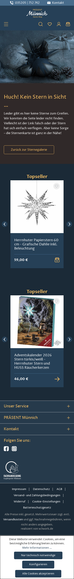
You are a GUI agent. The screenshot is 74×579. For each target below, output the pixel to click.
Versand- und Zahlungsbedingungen (37, 495)
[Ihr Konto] (58, 24)
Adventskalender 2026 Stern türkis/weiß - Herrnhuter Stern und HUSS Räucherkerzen (33, 361)
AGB (59, 489)
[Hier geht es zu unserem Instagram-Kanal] (14, 450)
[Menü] (6, 24)
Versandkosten (13, 519)
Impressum (19, 489)
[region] (37, 224)
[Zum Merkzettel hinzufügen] (56, 186)
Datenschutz (41, 489)
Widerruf (19, 501)
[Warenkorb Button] (57, 259)
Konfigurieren (38, 564)
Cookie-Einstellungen (46, 501)
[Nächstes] (69, 224)
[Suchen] (40, 24)
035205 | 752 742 (27, 2)
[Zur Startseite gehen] (37, 13)
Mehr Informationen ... (37, 547)
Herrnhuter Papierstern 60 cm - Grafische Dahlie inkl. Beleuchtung (36, 244)
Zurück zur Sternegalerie (29, 150)
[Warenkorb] (67, 24)
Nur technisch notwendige (38, 555)
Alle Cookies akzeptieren (38, 573)
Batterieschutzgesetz (37, 507)
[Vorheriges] (5, 224)
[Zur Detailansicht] (57, 379)
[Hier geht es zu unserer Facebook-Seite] (6, 450)
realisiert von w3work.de (37, 528)
